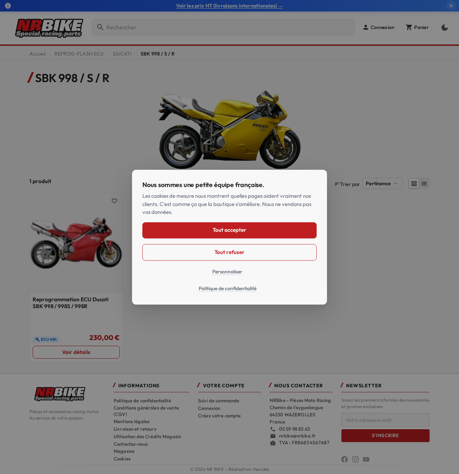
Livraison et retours (135, 429)
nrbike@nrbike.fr (297, 436)
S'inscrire (385, 435)
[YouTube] (366, 459)
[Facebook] (344, 459)
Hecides (261, 469)
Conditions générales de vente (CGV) (146, 411)
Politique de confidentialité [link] (227, 288)
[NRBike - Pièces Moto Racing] (67, 393)
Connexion (209, 408)
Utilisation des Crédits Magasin (147, 436)
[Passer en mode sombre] (443, 27)
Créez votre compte (219, 415)
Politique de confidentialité (142, 400)
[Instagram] (355, 459)
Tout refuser (229, 252)
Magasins (124, 451)
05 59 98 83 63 (294, 429)
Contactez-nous (131, 444)
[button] (378, 27)
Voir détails (76, 352)
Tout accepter (229, 229)
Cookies (122, 458)
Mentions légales (132, 421)
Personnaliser (227, 271)
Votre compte (224, 386)
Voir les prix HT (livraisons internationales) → (229, 6)
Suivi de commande (218, 400)
